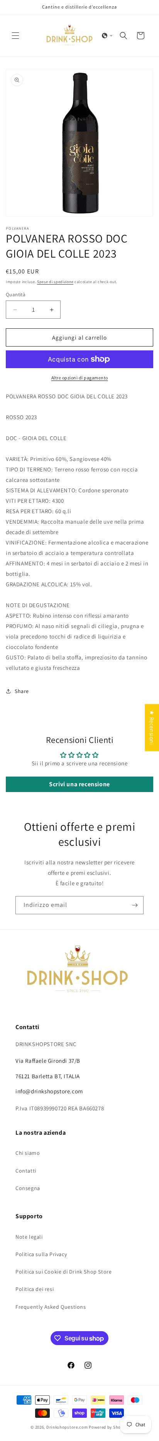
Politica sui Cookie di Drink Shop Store (63, 1271)
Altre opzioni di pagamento (79, 378)
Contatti (25, 1170)
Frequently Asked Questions (50, 1306)
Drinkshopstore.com (67, 1427)
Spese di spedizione (55, 281)
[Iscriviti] (134, 905)
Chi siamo (27, 1152)
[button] (15, 35)
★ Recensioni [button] (152, 727)
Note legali (29, 1236)
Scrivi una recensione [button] (79, 784)
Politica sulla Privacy (41, 1254)
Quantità (15, 294)
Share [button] (22, 691)
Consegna (27, 1188)
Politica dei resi (34, 1289)
